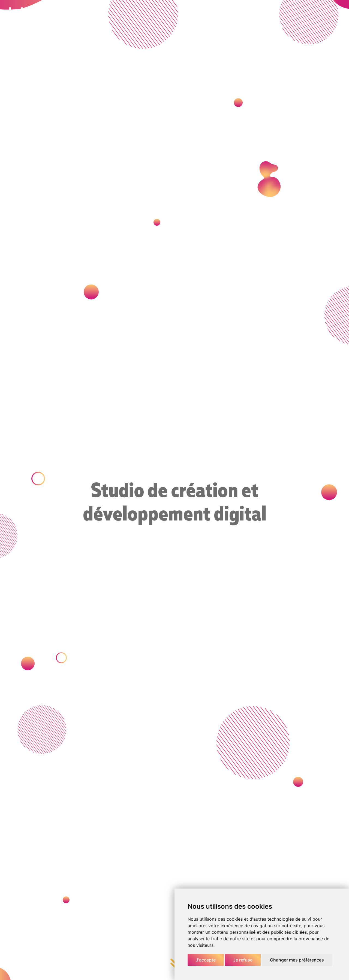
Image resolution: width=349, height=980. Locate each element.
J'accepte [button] (206, 960)
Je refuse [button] (242, 960)
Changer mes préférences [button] (297, 960)
